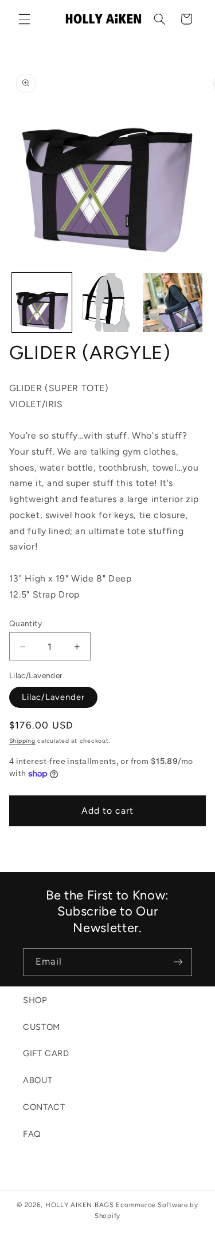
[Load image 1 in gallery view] (42, 302)
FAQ (32, 1134)
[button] (24, 19)
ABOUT (37, 1080)
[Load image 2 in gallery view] (107, 302)
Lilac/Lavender (53, 697)
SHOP (35, 1000)
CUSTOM (41, 1027)
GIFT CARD (46, 1053)
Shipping (22, 741)
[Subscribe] (178, 962)
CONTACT (44, 1107)
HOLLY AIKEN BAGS (79, 1205)
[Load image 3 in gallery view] (172, 302)
